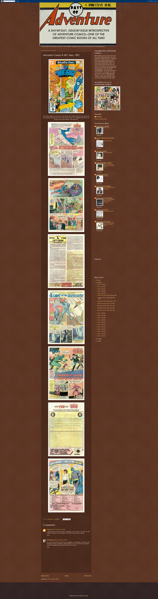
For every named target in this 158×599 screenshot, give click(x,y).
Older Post (87, 576)
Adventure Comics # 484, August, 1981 (106, 301)
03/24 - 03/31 (101, 293)
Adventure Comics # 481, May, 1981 (106, 308)
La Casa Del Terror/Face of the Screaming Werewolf (109, 201)
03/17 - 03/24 (101, 313)
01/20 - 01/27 (101, 331)
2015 (97, 280)
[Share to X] (66, 519)
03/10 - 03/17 (101, 315)
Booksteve (99, 116)
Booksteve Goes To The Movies (104, 198)
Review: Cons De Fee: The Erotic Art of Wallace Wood (109, 165)
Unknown (49, 529)
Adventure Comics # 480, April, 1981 (106, 310)
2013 (97, 282)
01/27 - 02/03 (101, 329)
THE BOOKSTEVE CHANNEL (103, 186)
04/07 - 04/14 (101, 289)
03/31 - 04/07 (101, 291)
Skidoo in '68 (106, 127)
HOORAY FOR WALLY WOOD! (103, 163)
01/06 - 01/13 (101, 336)
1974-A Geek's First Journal (103, 221)
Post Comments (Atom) (53, 579)
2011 (97, 341)
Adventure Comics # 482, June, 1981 (106, 305)
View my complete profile (101, 119)
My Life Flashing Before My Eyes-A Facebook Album (109, 224)
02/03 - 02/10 (101, 326)
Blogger (86, 595)
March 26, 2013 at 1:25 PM (60, 540)
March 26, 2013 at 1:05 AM (58, 529)
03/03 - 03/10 (101, 317)
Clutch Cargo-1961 (108, 152)
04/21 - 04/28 (101, 284)
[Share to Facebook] (68, 519)
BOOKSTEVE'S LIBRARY (102, 126)
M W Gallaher (50, 540)
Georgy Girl (106, 175)
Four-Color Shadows (101, 151)
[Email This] (63, 519)
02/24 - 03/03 (101, 320)
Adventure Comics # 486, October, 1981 (106, 295)
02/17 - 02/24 (101, 322)
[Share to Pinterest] (70, 519)
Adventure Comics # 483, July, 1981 (106, 303)
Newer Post (45, 576)
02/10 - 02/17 (101, 324)
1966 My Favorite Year (101, 174)
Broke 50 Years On (108, 140)
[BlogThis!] (65, 519)
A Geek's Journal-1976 (102, 209)
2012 (97, 338)
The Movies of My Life (108, 211)
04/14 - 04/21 (101, 286)
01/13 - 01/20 (101, 333)
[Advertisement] (105, 245)
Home (67, 576)
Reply (48, 535)
